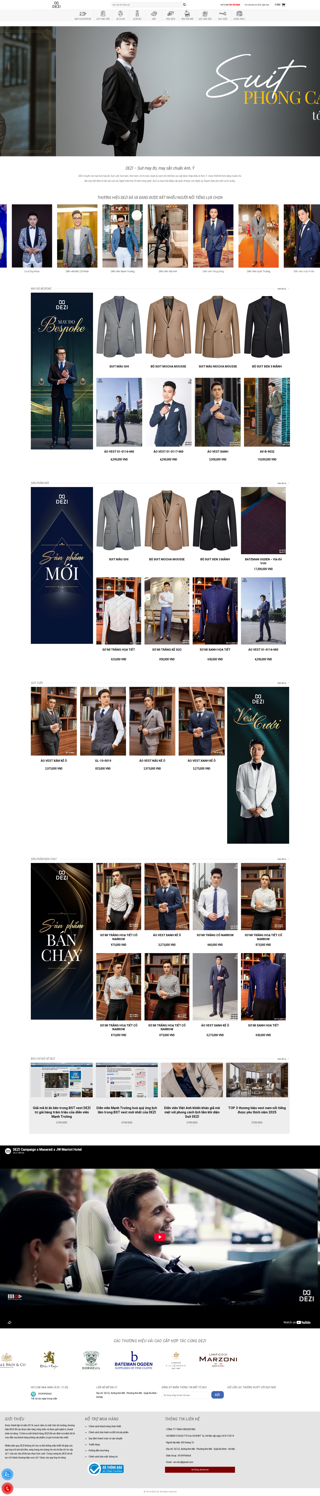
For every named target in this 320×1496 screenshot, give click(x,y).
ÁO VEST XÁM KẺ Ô (54, 760)
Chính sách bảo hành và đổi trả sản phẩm (108, 1432)
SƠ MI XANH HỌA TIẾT (215, 649)
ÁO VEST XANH (217, 451)
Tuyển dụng (94, 1444)
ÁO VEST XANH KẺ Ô (202, 760)
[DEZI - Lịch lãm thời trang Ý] (65, 5)
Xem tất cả (282, 289)
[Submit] (184, 4)
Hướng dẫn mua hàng (99, 1450)
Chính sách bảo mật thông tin (103, 1456)
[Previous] (11, 91)
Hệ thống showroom (200, 1469)
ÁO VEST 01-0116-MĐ (119, 451)
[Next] (309, 91)
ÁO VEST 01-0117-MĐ (169, 451)
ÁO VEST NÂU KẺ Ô (152, 760)
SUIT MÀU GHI (119, 366)
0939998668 (45, 1393)
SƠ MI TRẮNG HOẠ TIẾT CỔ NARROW (119, 937)
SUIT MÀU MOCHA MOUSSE (218, 366)
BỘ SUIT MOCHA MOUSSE (168, 366)
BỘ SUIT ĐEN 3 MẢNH (267, 366)
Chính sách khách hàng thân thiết (105, 1426)
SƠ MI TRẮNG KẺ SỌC (167, 649)
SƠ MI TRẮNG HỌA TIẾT (118, 649)
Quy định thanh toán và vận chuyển (105, 1438)
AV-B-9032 (267, 451)
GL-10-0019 (103, 760)
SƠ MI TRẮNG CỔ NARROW (215, 935)
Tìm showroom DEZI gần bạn (256, 4)
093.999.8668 (234, 4)
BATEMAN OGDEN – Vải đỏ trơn (263, 561)
